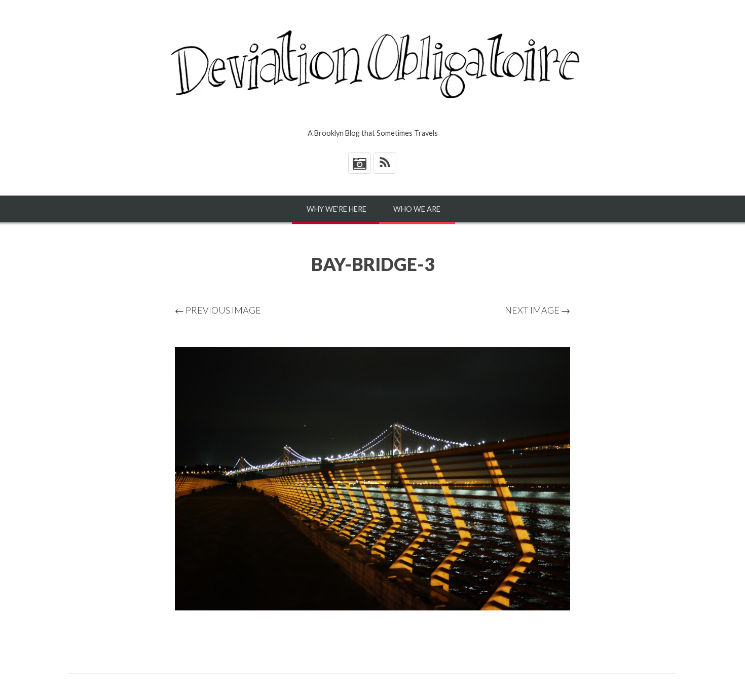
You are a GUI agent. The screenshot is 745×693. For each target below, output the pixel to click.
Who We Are (416, 209)
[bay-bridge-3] (372, 478)
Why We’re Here (336, 209)
